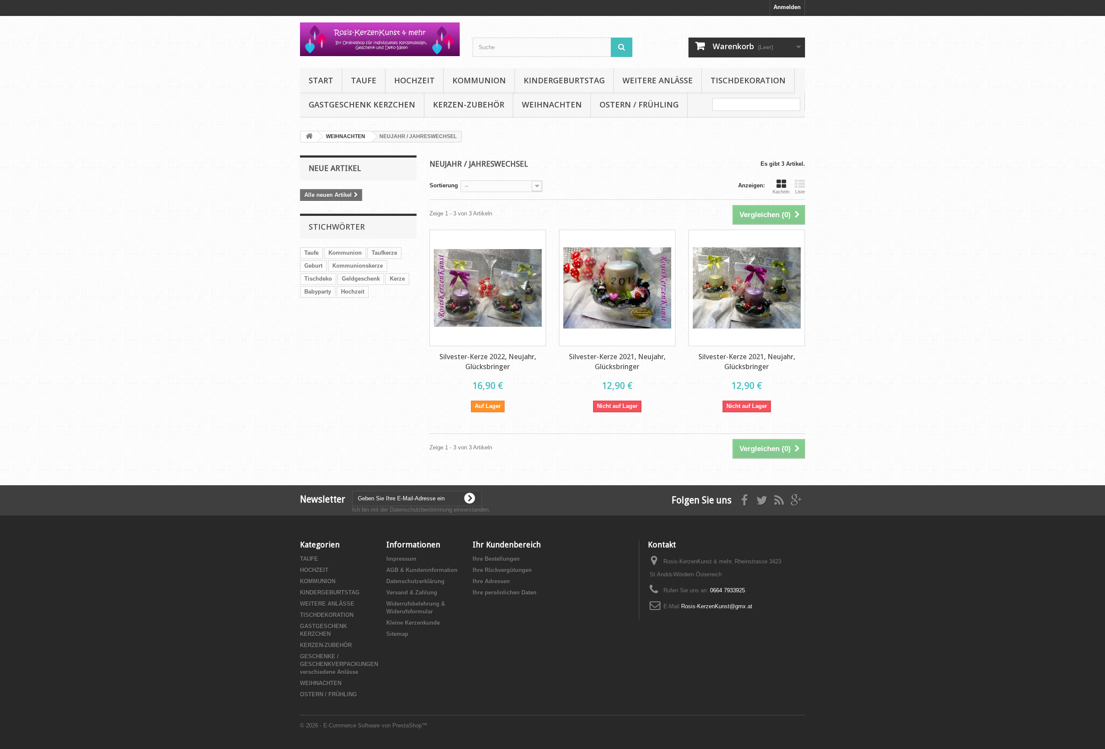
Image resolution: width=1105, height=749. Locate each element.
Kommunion (345, 253)
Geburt (313, 265)
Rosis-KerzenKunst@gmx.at (716, 606)
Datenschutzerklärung (415, 581)
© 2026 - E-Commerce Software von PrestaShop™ (363, 725)
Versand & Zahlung (411, 592)
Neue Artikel (335, 168)
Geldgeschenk (361, 278)
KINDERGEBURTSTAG (564, 80)
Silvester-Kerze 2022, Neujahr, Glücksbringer (487, 361)
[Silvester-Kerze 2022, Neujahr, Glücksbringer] (488, 288)
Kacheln (781, 191)
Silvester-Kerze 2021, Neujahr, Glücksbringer (617, 361)
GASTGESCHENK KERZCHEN (362, 104)
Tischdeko (318, 278)
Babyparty (317, 291)
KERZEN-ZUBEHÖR (468, 104)
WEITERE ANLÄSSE (657, 80)
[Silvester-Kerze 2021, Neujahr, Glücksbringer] (617, 288)
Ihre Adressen (491, 581)
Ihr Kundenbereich (507, 544)
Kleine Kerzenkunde (413, 622)
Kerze (397, 278)
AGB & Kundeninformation (422, 570)
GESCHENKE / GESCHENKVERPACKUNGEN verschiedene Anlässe (339, 664)
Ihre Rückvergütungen (502, 570)
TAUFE (363, 80)
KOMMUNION (479, 80)
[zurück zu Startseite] (309, 136)
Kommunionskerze (357, 265)
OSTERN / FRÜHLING (639, 104)
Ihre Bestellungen (496, 559)
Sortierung (443, 185)
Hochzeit (352, 291)
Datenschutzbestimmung (421, 509)
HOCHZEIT (414, 80)
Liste (800, 191)
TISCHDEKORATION (748, 80)
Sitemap (397, 634)
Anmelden (787, 7)
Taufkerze (384, 253)
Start (321, 80)
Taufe (311, 253)
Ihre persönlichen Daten (505, 592)
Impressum (401, 559)
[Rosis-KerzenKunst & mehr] (380, 39)
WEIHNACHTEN (552, 104)
